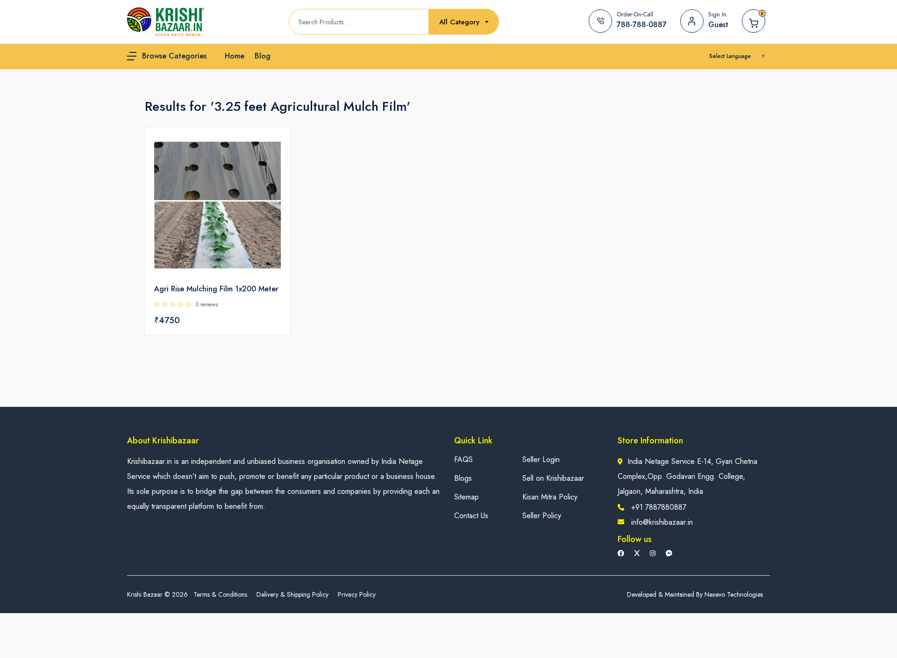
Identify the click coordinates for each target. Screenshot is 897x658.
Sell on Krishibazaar (553, 478)
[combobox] (464, 22)
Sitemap (466, 497)
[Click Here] (273, 150)
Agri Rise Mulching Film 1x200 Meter (216, 288)
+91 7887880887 (658, 507)
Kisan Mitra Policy (549, 497)
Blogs (463, 478)
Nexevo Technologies (734, 594)
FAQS (463, 459)
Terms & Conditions (220, 594)
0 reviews (207, 304)
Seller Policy (541, 515)
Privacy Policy (357, 594)
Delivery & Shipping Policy (292, 594)
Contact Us (471, 515)
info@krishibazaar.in (662, 522)
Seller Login (541, 459)
